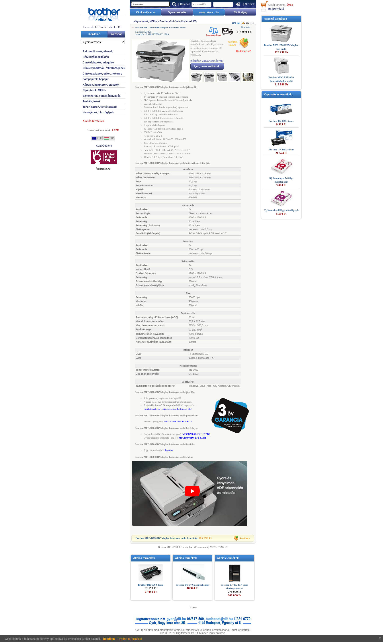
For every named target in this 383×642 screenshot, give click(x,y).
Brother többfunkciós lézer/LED (178, 21)
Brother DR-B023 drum (281, 149)
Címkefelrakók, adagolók (98, 62)
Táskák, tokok (91, 101)
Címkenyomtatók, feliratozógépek (104, 68)
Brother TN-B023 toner (281, 121)
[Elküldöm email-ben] (252, 22)
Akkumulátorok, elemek (98, 51)
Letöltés (169, 450)
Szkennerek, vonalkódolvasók (102, 95)
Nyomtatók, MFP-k (94, 90)
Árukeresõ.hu (103, 168)
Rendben (109, 638)
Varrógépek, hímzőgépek (98, 112)
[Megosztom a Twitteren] (238, 22)
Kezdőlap (94, 34)
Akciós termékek (93, 121)
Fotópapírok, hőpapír (96, 79)
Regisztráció (276, 9)
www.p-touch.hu (209, 12)
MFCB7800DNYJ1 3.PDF (193, 437)
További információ (129, 638)
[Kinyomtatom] (247, 22)
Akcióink (249, 4)
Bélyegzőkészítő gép (96, 57)
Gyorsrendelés (177, 12)
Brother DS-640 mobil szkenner (192, 584)
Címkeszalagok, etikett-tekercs (102, 73)
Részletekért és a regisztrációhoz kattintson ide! (168, 409)
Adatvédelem (104, 145)
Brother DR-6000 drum (150, 584)
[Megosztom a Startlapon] (243, 22)
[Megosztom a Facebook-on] (234, 22)
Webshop (116, 34)
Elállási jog (240, 12)
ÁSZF (115, 130)
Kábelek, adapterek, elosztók (101, 84)
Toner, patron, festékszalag (100, 106)
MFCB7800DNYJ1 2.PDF (196, 434)
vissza (193, 607)
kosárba (244, 538)
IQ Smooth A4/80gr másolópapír (281, 210)
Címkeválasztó (145, 12)
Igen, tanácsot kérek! (207, 66)
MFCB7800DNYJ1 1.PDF (178, 421)
